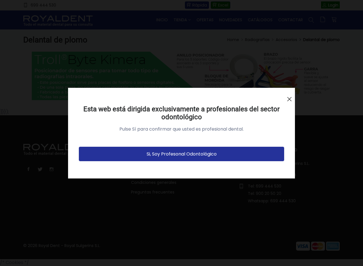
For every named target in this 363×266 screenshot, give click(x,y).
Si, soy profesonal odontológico (182, 154)
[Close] (289, 96)
